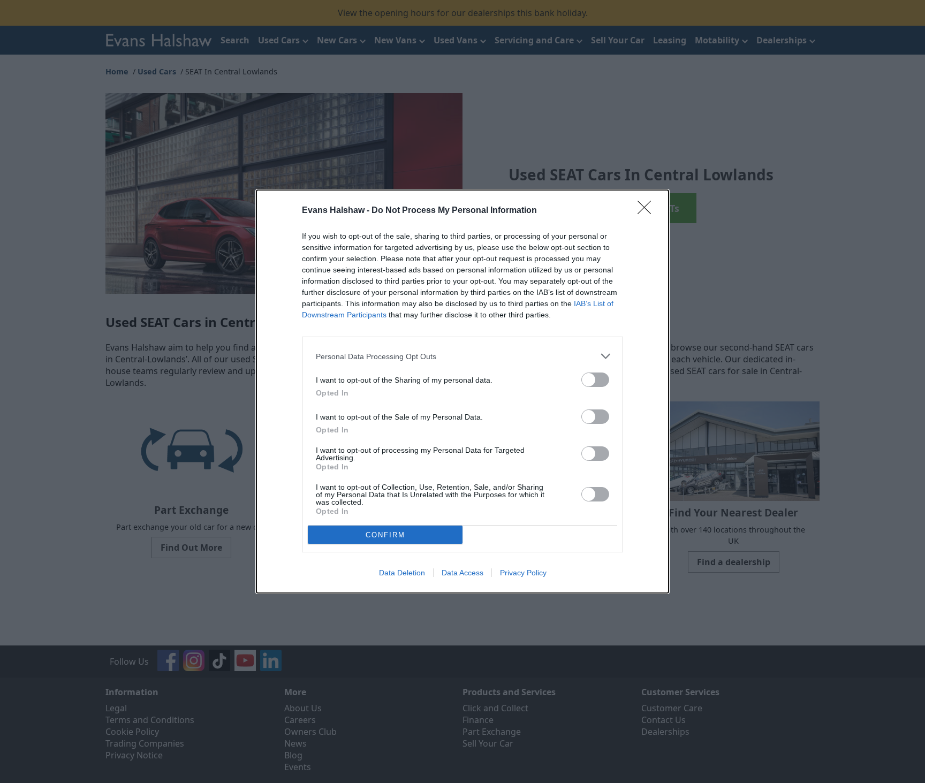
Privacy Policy (523, 572)
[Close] (648, 211)
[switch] (595, 380)
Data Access (462, 572)
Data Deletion (402, 572)
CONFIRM (385, 535)
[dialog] (462, 391)
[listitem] (462, 356)
